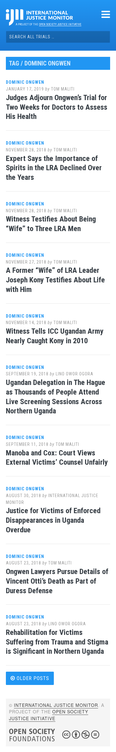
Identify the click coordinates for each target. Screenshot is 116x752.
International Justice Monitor (56, 705)
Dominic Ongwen (25, 82)
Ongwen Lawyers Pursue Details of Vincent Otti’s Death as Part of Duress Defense (57, 581)
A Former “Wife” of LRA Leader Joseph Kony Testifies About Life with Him (55, 280)
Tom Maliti (63, 89)
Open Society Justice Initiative (60, 24)
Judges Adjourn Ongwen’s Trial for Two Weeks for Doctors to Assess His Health (56, 107)
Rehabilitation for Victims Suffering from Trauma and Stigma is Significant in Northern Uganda (57, 642)
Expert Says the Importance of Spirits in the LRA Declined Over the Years (54, 168)
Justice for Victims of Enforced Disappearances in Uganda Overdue (53, 520)
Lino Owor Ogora (74, 373)
